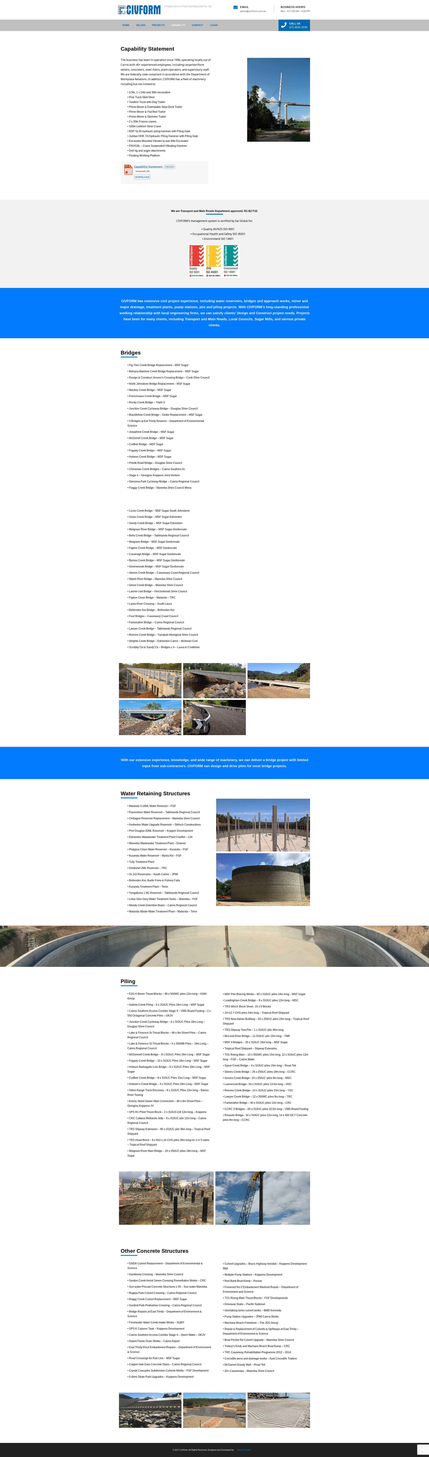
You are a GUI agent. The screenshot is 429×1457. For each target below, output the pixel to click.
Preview (169, 167)
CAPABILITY (178, 25)
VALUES (140, 25)
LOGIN (214, 25)
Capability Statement (148, 167)
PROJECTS (158, 25)
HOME (125, 25)
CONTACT (197, 25)
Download (142, 177)
